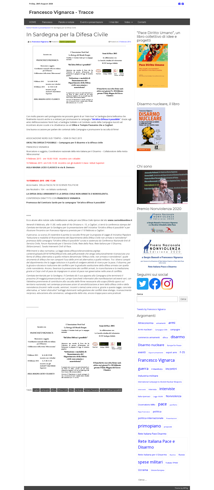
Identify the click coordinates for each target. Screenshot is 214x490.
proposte (168, 427)
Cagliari (36, 390)
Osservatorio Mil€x (146, 404)
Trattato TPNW (172, 462)
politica (157, 411)
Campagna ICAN (161, 330)
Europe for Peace (174, 345)
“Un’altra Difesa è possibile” (106, 119)
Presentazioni (171, 418)
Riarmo (173, 455)
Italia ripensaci (144, 396)
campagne (45, 390)
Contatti (142, 22)
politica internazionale (150, 418)
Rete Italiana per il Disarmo (152, 454)
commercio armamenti (149, 337)
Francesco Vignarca (40, 42)
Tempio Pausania (91, 390)
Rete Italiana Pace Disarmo (152, 433)
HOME (32, 22)
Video (127, 22)
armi (171, 323)
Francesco (47, 22)
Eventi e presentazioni (91, 22)
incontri (171, 369)
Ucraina (143, 470)
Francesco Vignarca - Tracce (61, 12)
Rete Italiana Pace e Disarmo (156, 444)
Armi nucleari (145, 329)
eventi (142, 352)
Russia (182, 454)
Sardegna (79, 390)
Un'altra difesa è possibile (111, 390)
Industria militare (148, 375)
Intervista (152, 389)
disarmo (178, 336)
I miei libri (114, 22)
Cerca (140, 294)
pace (162, 404)
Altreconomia (145, 323)
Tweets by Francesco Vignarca (151, 309)
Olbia (71, 390)
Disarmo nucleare (151, 345)
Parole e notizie (66, 22)
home (28, 28)
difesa (53, 390)
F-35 (182, 352)
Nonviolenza (173, 396)
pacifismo (173, 405)
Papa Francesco (144, 412)
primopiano (149, 426)
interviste (167, 388)
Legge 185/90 (158, 397)
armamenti (161, 323)
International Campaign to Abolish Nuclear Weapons (160, 382)
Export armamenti (156, 352)
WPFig (185, 488)
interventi (142, 389)
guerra (143, 368)
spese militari (150, 462)
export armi (171, 352)
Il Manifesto (157, 369)
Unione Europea (157, 470)
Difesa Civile (63, 390)
